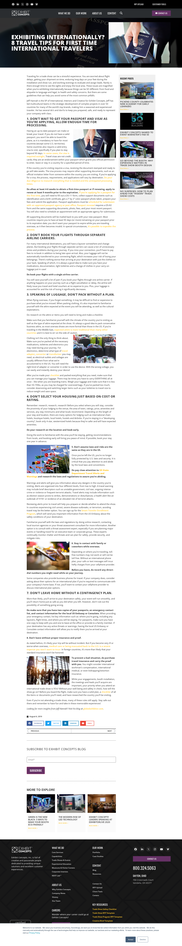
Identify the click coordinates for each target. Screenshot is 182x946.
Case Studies (98, 856)
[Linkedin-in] (17, 4)
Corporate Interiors (60, 871)
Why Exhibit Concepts (61, 889)
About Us (97, 13)
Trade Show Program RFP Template (107, 917)
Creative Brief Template (103, 921)
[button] (121, 13)
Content (111, 13)
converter (41, 354)
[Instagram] (27, 4)
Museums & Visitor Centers (63, 868)
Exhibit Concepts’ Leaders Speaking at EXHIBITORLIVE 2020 (100, 819)
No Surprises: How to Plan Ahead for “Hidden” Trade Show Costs (136, 193)
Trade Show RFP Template (104, 913)
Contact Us (97, 884)
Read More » (33, 828)
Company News (58, 893)
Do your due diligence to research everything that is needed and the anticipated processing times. (69, 180)
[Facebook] (13, 4)
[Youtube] (32, 4)
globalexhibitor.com (93, 708)
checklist (54, 375)
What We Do (64, 13)
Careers (96, 895)
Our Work (81, 13)
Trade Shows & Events (61, 860)
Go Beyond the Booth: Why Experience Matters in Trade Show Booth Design (136, 163)
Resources (97, 874)
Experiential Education (61, 864)
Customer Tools (159, 4)
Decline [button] (143, 939)
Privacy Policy (34, 933)
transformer (55, 354)
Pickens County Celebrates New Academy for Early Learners (136, 104)
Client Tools (98, 891)
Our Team (56, 901)
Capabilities (57, 856)
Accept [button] (130, 939)
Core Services (57, 852)
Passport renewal (86, 205)
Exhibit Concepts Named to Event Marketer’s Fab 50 (136, 133)
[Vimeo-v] (36, 4)
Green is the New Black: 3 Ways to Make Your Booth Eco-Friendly (38, 821)
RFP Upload (138, 4)
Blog (94, 870)
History (55, 897)
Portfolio (96, 852)
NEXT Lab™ (56, 875)
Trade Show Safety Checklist (104, 909)
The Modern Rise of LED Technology (70, 818)
